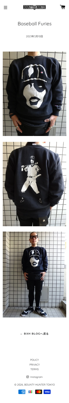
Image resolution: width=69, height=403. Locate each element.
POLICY (34, 360)
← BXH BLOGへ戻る (34, 333)
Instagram (36, 377)
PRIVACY (34, 364)
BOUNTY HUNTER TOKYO (39, 384)
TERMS (34, 369)
